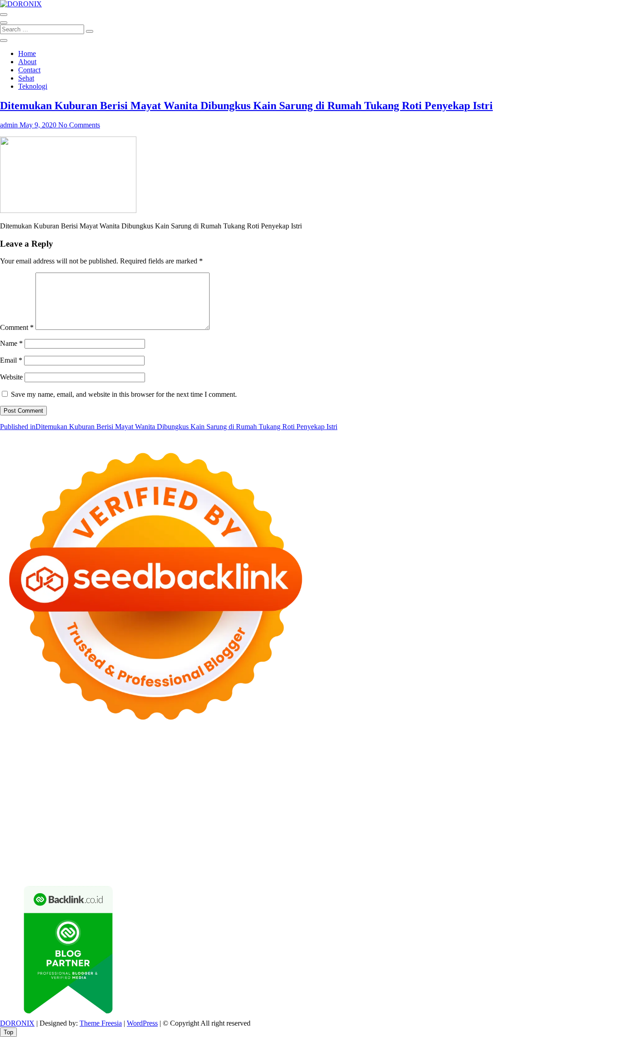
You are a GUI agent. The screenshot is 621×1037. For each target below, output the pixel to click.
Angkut (99, 853)
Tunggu (115, 861)
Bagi (153, 853)
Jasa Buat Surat (342, 779)
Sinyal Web (538, 836)
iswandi (404, 828)
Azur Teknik (77, 755)
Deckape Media (535, 812)
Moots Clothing (388, 779)
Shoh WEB (532, 779)
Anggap (589, 853)
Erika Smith (57, 795)
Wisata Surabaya (579, 820)
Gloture (522, 787)
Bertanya (483, 845)
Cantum (431, 853)
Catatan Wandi (41, 836)
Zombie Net (568, 779)
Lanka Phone (220, 755)
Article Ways (229, 804)
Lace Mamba (324, 755)
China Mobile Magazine (363, 787)
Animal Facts (315, 812)
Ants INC (234, 763)
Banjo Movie (38, 820)
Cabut (409, 853)
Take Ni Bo (53, 763)
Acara (527, 845)
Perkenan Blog (146, 869)
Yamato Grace (139, 771)
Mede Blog (493, 795)
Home (27, 53)
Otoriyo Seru (163, 812)
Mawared (400, 804)
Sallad (135, 787)
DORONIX (17, 1023)
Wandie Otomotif (127, 836)
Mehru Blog (215, 771)
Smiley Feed (588, 787)
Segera (454, 861)
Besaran (314, 861)
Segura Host (192, 795)
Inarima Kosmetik (507, 804)
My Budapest (579, 812)
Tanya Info (355, 869)
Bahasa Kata (434, 869)
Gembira (401, 861)
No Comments (79, 125)
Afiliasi (507, 845)
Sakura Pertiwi (271, 845)
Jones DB (539, 820)
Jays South (531, 771)
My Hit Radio (85, 779)
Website (11, 377)
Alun (603, 845)
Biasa (344, 853)
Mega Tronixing (150, 795)
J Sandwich (264, 820)
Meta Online (382, 771)
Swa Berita (251, 771)
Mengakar (542, 853)
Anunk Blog (40, 755)
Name (11, 343)
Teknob (67, 828)
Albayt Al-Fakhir (378, 763)
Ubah (94, 861)
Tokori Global (491, 812)
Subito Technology (420, 755)
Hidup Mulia (308, 787)
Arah (137, 853)
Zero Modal (17, 763)
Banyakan (285, 861)
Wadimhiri (203, 763)
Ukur (135, 861)
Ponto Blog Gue (157, 804)
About (27, 62)
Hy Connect (247, 779)
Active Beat (452, 812)
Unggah (73, 861)
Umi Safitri (351, 845)
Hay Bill (159, 820)
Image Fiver (159, 755)
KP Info (197, 779)
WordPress (142, 1023)
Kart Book (494, 787)
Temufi (294, 795)
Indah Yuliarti (388, 845)
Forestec (133, 820)
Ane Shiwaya (420, 795)
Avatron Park (455, 763)
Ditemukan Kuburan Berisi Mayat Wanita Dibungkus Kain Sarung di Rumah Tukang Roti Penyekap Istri (246, 105)
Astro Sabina (494, 763)
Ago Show (272, 787)
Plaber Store (595, 755)
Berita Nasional (498, 836)
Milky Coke (201, 812)
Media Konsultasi (313, 869)
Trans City (95, 828)
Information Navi (498, 820)
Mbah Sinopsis (474, 771)
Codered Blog (531, 795)
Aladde (27, 779)
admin (9, 125)
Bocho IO (73, 820)
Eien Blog (109, 787)
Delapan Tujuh (118, 755)
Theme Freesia (101, 1023)
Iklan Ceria (69, 771)
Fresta (557, 771)
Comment (17, 327)
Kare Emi (386, 795)
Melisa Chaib (322, 771)
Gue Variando (275, 812)
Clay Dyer (105, 820)
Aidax (219, 779)
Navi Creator (338, 828)
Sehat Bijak (451, 845)
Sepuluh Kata (62, 869)
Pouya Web (458, 795)
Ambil (23, 853)
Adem (517, 853)
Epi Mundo (588, 763)
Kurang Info (413, 836)
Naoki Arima (227, 820)
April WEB (583, 771)
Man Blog (240, 828)
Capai (51, 861)
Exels (469, 787)
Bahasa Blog (188, 869)
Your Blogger (73, 845)
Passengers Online (276, 763)
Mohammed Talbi (78, 804)
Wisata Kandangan (260, 836)
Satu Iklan (109, 845)
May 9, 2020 (38, 125)
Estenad (278, 779)
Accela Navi (89, 763)
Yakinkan (429, 861)
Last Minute (463, 804)
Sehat (26, 78)
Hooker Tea (265, 795)
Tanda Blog (225, 869)
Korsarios (430, 804)
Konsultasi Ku (20, 869)
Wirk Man (209, 828)
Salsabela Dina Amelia (361, 836)
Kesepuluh (532, 861)
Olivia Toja (285, 771)
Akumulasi (49, 853)
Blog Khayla (213, 836)
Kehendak (500, 861)
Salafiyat (38, 771)
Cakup (454, 853)
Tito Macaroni (451, 820)
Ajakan (496, 853)
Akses (567, 853)
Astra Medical (58, 812)
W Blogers (101, 771)
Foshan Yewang (553, 755)
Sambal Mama (128, 779)
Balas (190, 853)
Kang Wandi (83, 836)
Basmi (171, 853)
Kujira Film (322, 795)
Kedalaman (343, 861)
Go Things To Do (404, 820)
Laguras (447, 787)
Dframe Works (130, 763)
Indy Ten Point (588, 804)
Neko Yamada (508, 755)
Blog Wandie (308, 836)
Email (11, 360)
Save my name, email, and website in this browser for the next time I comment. (124, 394)
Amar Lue (355, 795)
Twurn (561, 763)
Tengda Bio (229, 795)
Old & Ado (236, 812)
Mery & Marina (70, 787)
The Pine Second (100, 795)
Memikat (374, 861)
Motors (10, 755)
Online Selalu (184, 845)
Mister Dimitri (195, 787)
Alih (6, 853)
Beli (230, 853)
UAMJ (346, 812)
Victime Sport (100, 812)
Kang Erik (126, 828)
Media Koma (576, 836)
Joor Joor (118, 804)
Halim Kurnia (313, 845)
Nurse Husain (471, 779)
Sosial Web (36, 845)
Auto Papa (419, 763)
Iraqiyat (597, 795)
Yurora (352, 771)
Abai (587, 845)
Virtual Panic (431, 779)
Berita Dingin (103, 869)
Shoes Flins (34, 804)
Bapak (231, 861)
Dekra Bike (266, 804)
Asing (120, 853)
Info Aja (421, 845)
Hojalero (33, 787)
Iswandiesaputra (440, 828)
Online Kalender (309, 804)
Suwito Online (297, 828)
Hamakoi (304, 779)
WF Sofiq (159, 787)
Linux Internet (303, 820)
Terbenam (270, 853)
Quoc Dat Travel (328, 763)
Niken (265, 828)
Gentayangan (201, 861)
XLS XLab (374, 812)
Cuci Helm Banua (571, 828)
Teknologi (32, 86)
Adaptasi (550, 845)
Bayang (211, 853)
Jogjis (505, 771)
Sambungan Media (577, 861)
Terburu (387, 853)
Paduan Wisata (226, 845)
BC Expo (196, 804)
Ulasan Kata (162, 861)
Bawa (246, 853)
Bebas (296, 853)
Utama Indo (167, 779)
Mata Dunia (37, 828)
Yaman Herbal (412, 812)
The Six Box (18, 812)
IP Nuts (132, 812)
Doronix (253, 755)
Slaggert (52, 779)
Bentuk (364, 853)
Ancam (76, 853)
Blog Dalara (532, 763)
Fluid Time (569, 795)
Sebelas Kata (144, 845)
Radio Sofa (375, 828)
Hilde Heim (169, 763)
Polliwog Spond (368, 755)
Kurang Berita (453, 836)
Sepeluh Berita (265, 869)
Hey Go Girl (285, 755)
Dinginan (256, 861)
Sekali (475, 861)
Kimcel (188, 755)
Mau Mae (157, 828)
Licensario (550, 804)
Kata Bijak (416, 771)
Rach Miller (417, 787)
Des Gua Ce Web (351, 820)
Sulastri (503, 779)
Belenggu (320, 853)
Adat (572, 845)
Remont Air (190, 820)
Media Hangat (393, 869)
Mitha (442, 771)
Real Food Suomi (360, 804)
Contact (29, 70)
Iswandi (532, 828)
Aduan (475, 853)
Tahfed (183, 828)
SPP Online (551, 787)
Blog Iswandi (173, 836)
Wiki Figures (467, 755)
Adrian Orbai (19, 795)
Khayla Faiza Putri (492, 828)
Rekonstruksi (236, 787)
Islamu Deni (178, 771)
